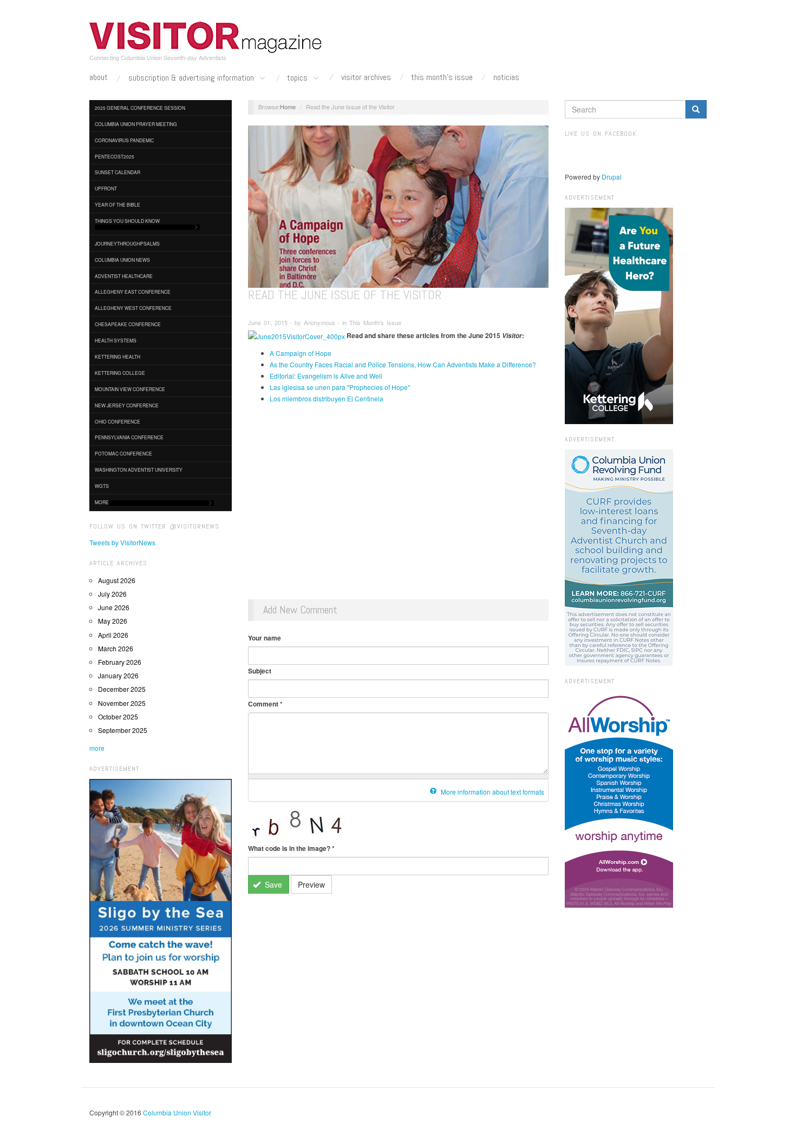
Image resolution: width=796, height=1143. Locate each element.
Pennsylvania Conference (129, 437)
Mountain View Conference (130, 389)
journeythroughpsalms (127, 243)
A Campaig (286, 353)
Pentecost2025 (114, 156)
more (97, 747)
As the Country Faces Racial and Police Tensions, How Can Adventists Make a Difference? (403, 364)
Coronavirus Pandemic (124, 140)
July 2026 (112, 593)
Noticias (506, 77)
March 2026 (115, 648)
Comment (265, 704)
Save (272, 884)
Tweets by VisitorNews (122, 542)
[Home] (205, 37)
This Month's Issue (442, 77)
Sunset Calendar (117, 172)
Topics (298, 78)
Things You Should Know (127, 220)
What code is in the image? (291, 848)
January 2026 (118, 675)
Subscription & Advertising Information (192, 78)
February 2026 (119, 661)
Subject (259, 671)
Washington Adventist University (138, 469)
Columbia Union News (122, 259)
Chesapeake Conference (128, 324)
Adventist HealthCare (124, 276)
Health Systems (115, 340)
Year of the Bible (117, 204)
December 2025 (122, 688)
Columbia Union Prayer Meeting (136, 124)
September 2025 (122, 730)
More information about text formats (491, 791)
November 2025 (122, 703)
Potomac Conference (123, 453)
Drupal (612, 176)
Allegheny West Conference (133, 308)
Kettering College (120, 372)
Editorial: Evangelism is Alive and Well (326, 375)
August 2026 (116, 580)
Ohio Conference (117, 421)
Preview (311, 884)
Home (288, 106)
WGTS (102, 486)
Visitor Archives (366, 77)
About (98, 77)
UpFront (106, 188)
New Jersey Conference (127, 405)
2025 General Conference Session (140, 107)
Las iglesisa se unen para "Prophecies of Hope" (340, 387)
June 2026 (113, 607)
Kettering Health (117, 356)
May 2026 (112, 620)
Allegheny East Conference (133, 291)
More (102, 502)
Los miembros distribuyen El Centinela (326, 398)
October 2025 (118, 716)
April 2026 (113, 634)
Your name (264, 638)
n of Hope (317, 353)
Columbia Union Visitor (177, 1112)
